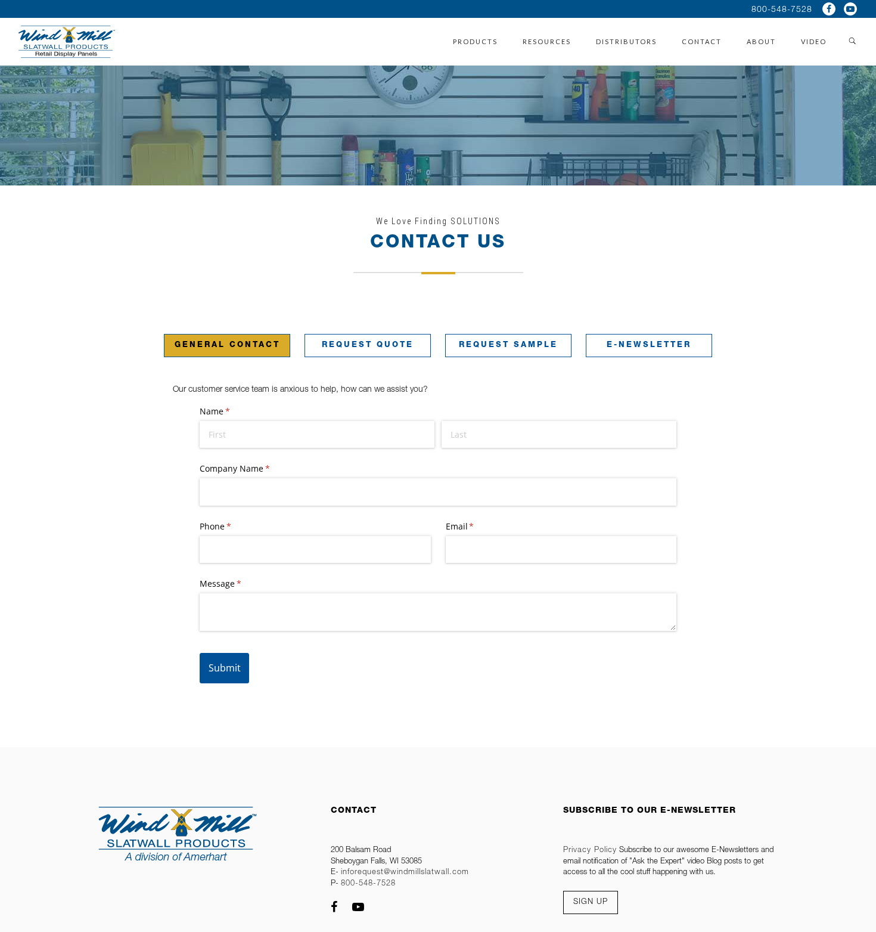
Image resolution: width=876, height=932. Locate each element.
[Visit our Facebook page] (828, 9)
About (761, 41)
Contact (702, 41)
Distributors (626, 41)
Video (814, 41)
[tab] (227, 336)
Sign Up (590, 902)
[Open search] (852, 41)
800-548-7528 (781, 10)
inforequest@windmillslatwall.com (405, 873)
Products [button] (475, 41)
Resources (547, 41)
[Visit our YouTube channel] (850, 9)
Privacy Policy (590, 850)
